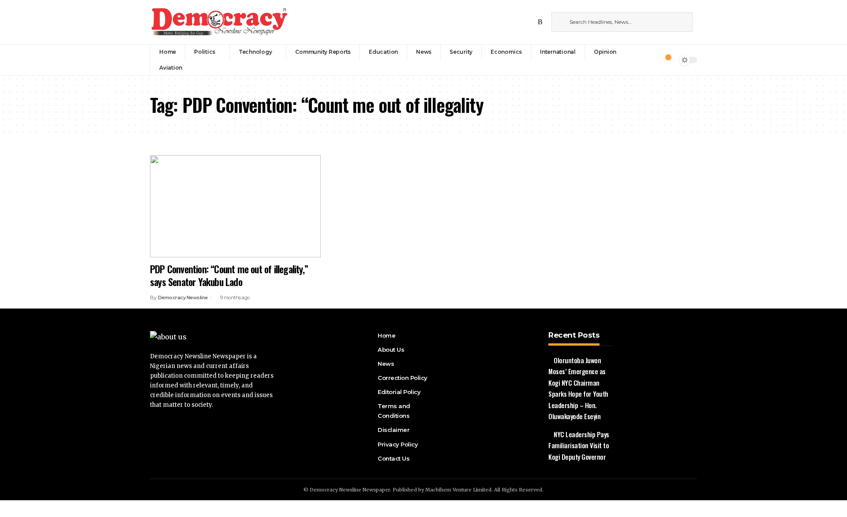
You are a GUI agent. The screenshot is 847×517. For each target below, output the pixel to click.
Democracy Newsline (183, 297)
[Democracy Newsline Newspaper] (220, 22)
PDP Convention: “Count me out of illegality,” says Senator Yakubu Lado (229, 275)
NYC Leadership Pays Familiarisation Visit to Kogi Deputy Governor (578, 445)
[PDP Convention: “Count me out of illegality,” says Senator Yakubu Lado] (235, 206)
